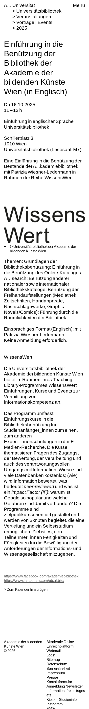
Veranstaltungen (33, 16)
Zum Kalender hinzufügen (27, 589)
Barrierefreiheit (58, 668)
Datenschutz (56, 664)
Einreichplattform (60, 646)
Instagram (54, 704)
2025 (21, 28)
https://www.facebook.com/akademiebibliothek (41, 576)
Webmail (53, 651)
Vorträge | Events (34, 22)
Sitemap (53, 659)
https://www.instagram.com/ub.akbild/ (34, 580)
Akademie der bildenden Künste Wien (23, 644)
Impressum (55, 673)
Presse (52, 677)
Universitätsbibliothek (39, 11)
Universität (23, 5)
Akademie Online (60, 642)
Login (50, 655)
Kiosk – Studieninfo (61, 699)
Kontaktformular (59, 682)
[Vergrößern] (5, 246)
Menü (79, 5)
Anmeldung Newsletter (64, 686)
